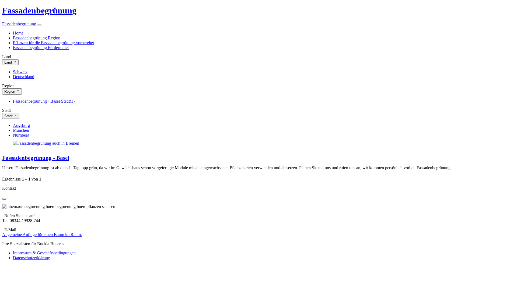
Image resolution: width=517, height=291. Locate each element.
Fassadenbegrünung (39, 10)
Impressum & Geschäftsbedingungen (44, 253)
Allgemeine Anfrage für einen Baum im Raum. (42, 234)
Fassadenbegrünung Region (36, 38)
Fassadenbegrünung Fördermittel (41, 47)
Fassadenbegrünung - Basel (35, 158)
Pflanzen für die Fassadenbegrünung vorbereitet (53, 42)
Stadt (9, 116)
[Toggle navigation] (39, 25)
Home (18, 33)
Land (8, 62)
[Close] (4, 199)
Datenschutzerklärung (31, 257)
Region (10, 92)
